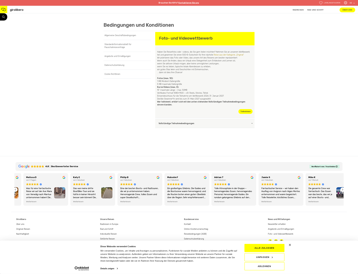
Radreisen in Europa (109, 224)
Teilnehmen (246, 111)
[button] (329, 3)
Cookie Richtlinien (112, 74)
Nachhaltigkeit (22, 234)
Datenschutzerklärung (114, 65)
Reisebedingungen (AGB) (195, 234)
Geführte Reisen (107, 239)
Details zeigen (107, 268)
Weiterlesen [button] (23, 201)
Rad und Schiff (315, 10)
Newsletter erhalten (277, 224)
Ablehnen (264, 266)
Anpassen (262, 257)
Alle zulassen (264, 248)
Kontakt (187, 224)
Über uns (348, 10)
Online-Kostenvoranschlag (196, 229)
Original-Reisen (23, 229)
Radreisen (298, 10)
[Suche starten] (3, 17)
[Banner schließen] (290, 245)
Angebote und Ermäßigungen (117, 56)
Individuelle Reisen (108, 234)
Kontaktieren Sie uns (188, 3)
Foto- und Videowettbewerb (280, 234)
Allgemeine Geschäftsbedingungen (120, 35)
